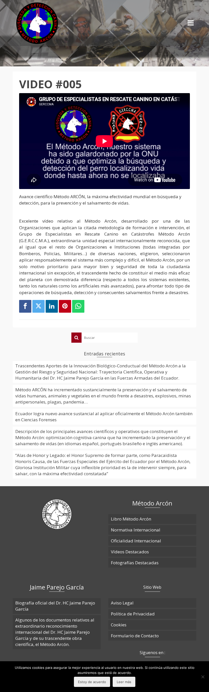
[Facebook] (25, 306)
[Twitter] (38, 306)
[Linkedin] (52, 306)
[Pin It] (65, 306)
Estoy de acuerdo (92, 682)
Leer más (124, 682)
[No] (202, 676)
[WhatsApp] (78, 306)
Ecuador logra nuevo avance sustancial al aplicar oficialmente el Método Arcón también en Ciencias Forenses (103, 417)
